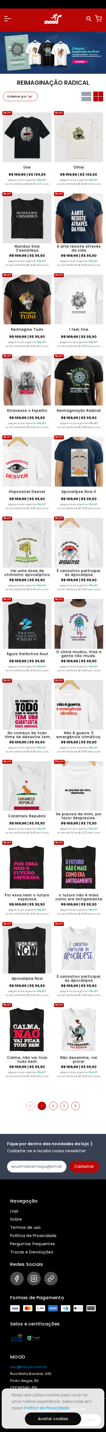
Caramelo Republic (27, 815)
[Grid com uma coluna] (86, 96)
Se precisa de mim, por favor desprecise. (79, 816)
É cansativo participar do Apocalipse (79, 573)
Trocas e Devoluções (31, 1252)
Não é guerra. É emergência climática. (78, 735)
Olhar (78, 167)
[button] (7, 18)
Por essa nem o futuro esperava (27, 897)
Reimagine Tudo (27, 329)
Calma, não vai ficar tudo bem (27, 1060)
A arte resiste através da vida (79, 248)
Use (27, 167)
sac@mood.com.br (28, 1366)
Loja (14, 1211)
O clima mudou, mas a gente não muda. (78, 654)
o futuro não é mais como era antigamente (78, 897)
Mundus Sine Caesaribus (27, 248)
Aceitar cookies (53, 1419)
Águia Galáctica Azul (27, 653)
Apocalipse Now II (78, 491)
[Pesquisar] (89, 19)
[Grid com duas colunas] (98, 96)
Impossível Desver (27, 491)
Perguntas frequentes (32, 1244)
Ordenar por (17, 96)
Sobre (16, 1219)
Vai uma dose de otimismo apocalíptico (27, 573)
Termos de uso (25, 1227)
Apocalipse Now (27, 978)
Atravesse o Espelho (27, 410)
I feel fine (78, 329)
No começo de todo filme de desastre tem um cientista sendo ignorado (27, 735)
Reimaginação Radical (79, 410)
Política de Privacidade (33, 1235)
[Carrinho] (98, 18)
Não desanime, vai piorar (78, 1060)
